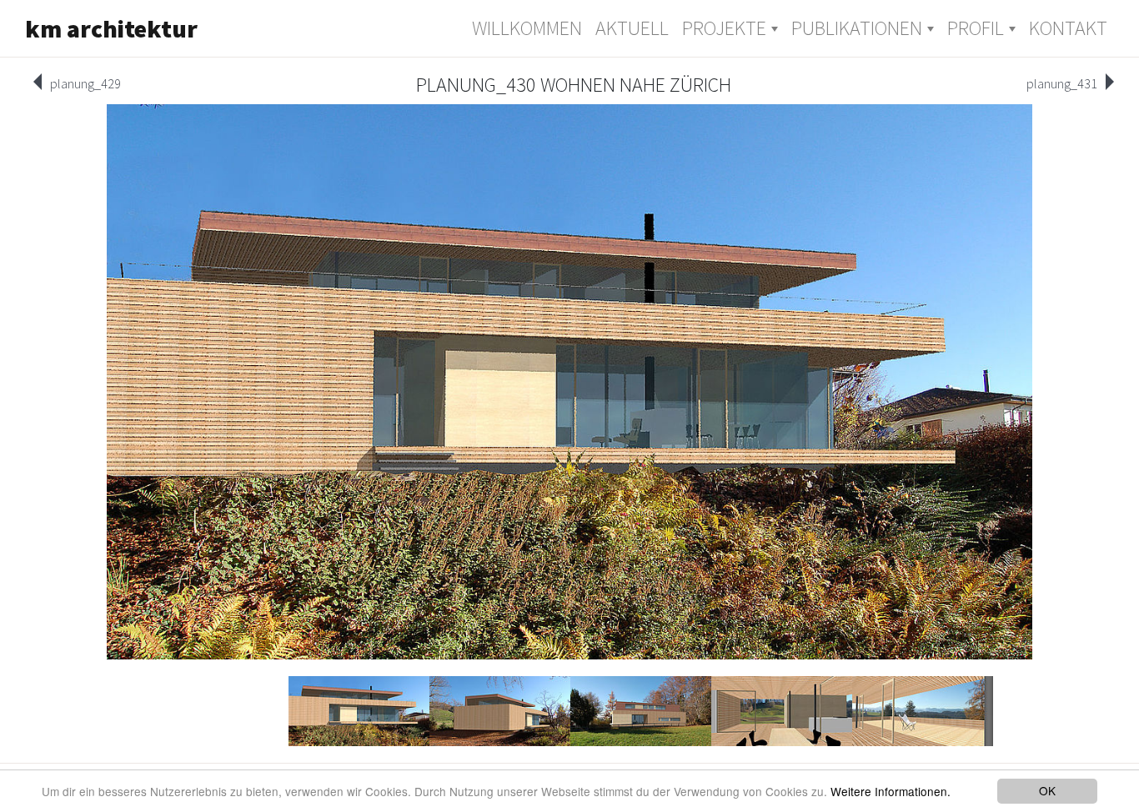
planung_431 (1061, 83)
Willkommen (527, 28)
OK (1047, 790)
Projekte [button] (724, 28)
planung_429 (85, 83)
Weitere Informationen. (890, 791)
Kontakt (1068, 28)
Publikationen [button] (856, 28)
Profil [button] (975, 28)
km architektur (111, 28)
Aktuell (632, 28)
